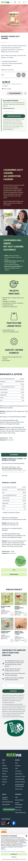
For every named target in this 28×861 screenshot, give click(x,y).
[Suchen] (12, 2)
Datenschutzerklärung (8, 129)
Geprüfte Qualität (19, 779)
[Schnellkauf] (11, 614)
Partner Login (18, 789)
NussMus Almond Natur (5, 607)
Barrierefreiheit (19, 800)
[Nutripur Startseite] (14, 755)
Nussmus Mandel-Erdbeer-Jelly (6, 632)
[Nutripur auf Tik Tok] (8, 823)
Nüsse (7, 440)
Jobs (16, 768)
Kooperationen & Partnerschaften (19, 785)
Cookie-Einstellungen (18, 803)
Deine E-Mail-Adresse (9, 108)
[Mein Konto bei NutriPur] (15, 2)
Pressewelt (18, 771)
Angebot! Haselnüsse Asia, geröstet (19, 608)
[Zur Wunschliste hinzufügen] (25, 93)
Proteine (4, 779)
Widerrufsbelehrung (7, 801)
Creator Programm (20, 782)
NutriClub (17, 765)
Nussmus (11, 440)
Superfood (5, 768)
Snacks (4, 773)
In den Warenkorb (14, 93)
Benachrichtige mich (14, 116)
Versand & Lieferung (5, 798)
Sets (3, 784)
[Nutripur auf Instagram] (3, 823)
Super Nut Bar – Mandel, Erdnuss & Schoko (19, 633)
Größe (2, 74)
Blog (16, 763)
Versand (6, 85)
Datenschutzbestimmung (12, 704)
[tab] (14, 455)
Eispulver (4, 782)
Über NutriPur (19, 773)
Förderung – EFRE (20, 776)
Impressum (18, 810)
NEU (3, 763)
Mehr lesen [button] (5, 475)
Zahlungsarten (6, 804)
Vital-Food (5, 776)
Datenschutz (18, 807)
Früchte (4, 765)
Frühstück (5, 771)
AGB (16, 797)
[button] (18, 75)
